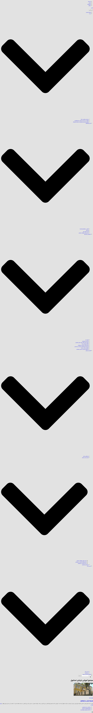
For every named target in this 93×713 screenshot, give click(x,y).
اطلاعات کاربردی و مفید (87, 674)
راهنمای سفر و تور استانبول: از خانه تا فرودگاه (81, 122)
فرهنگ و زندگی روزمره (85, 348)
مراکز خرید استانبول (85, 341)
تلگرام (90, 5)
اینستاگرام (89, 4)
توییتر (90, 3)
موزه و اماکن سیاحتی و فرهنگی (83, 345)
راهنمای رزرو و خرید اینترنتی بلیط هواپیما (82, 120)
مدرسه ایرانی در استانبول (86, 701)
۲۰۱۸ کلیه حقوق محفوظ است (85, 709)
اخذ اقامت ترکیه (86, 456)
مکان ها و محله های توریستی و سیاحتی (81, 346)
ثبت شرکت (87, 673)
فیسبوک (89, 1)
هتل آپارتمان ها (86, 231)
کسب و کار (87, 671)
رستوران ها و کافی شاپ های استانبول (82, 342)
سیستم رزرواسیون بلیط (85, 119)
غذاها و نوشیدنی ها (85, 344)
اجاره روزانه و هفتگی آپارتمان (84, 233)
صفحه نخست (88, 12)
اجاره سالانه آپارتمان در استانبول (81, 562)
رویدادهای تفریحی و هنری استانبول (82, 349)
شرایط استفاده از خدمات (86, 708)
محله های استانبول (85, 564)
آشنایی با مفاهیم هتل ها (84, 229)
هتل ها (87, 230)
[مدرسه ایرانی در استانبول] (83, 695)
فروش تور (87, 339)
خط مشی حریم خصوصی (86, 707)
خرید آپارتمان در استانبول (82, 563)
